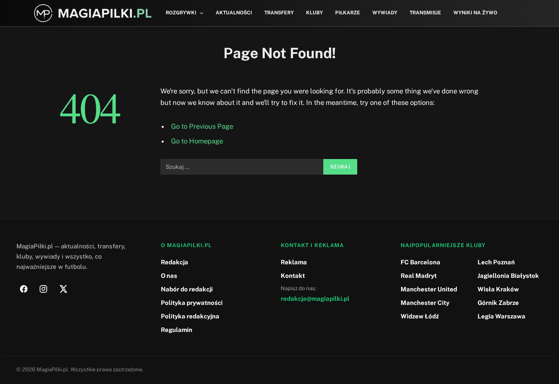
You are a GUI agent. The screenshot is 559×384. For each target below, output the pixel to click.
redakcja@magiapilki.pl (315, 298)
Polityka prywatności (192, 302)
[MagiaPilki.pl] (92, 13)
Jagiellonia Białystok (508, 275)
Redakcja (174, 262)
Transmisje (425, 13)
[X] (63, 289)
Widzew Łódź (420, 316)
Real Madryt (419, 275)
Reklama (294, 262)
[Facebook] (23, 289)
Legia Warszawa (501, 316)
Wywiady (384, 13)
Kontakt (293, 275)
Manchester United (429, 289)
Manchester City (425, 302)
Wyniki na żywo (475, 13)
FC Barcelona (420, 262)
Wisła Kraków (498, 289)
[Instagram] (43, 289)
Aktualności (234, 13)
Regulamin (176, 329)
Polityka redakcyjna (190, 316)
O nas (169, 275)
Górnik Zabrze (498, 302)
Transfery (279, 13)
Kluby (314, 13)
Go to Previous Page (202, 126)
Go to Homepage (197, 141)
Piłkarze (347, 13)
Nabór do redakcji (187, 289)
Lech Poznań (496, 262)
